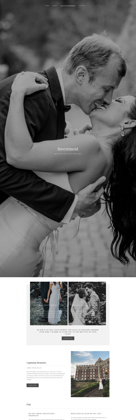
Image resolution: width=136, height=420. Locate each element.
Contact (82, 5)
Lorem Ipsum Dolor (34, 368)
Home (47, 5)
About (55, 5)
